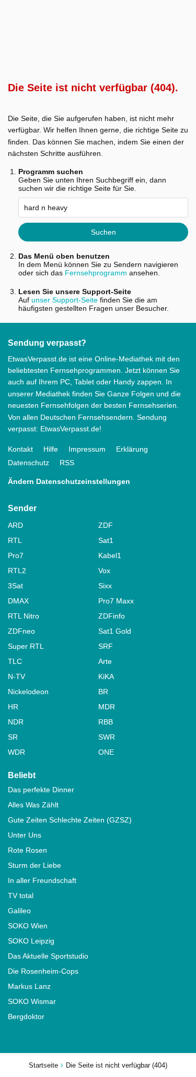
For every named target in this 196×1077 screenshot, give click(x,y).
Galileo (19, 910)
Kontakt (20, 449)
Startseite (43, 1065)
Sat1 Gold (114, 631)
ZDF (105, 525)
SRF (105, 646)
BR (103, 691)
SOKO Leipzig (31, 941)
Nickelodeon (28, 691)
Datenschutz (28, 462)
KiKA (106, 676)
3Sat (15, 586)
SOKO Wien (28, 926)
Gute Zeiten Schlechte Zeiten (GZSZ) (70, 820)
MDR (106, 707)
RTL (15, 540)
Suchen (103, 232)
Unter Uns (24, 835)
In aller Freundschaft (42, 880)
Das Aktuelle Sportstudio (48, 956)
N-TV (16, 676)
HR (13, 707)
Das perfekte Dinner (41, 789)
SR (13, 737)
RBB (105, 722)
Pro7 (16, 555)
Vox (104, 570)
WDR (16, 752)
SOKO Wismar (32, 1001)
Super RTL (26, 646)
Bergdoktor (26, 1016)
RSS (67, 462)
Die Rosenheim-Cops (43, 971)
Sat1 (105, 540)
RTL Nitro (23, 616)
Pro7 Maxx (116, 601)
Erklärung (132, 449)
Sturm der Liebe (34, 865)
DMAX (18, 601)
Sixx (105, 586)
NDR (16, 722)
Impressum (87, 449)
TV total (20, 895)
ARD (15, 525)
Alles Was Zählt (33, 805)
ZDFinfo (111, 616)
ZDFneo (21, 631)
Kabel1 (109, 555)
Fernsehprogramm (96, 273)
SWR (106, 737)
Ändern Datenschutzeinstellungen (69, 481)
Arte (105, 661)
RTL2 (17, 570)
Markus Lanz (29, 986)
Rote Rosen (27, 850)
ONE (106, 752)
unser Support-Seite (64, 300)
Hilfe (50, 449)
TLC (15, 661)
